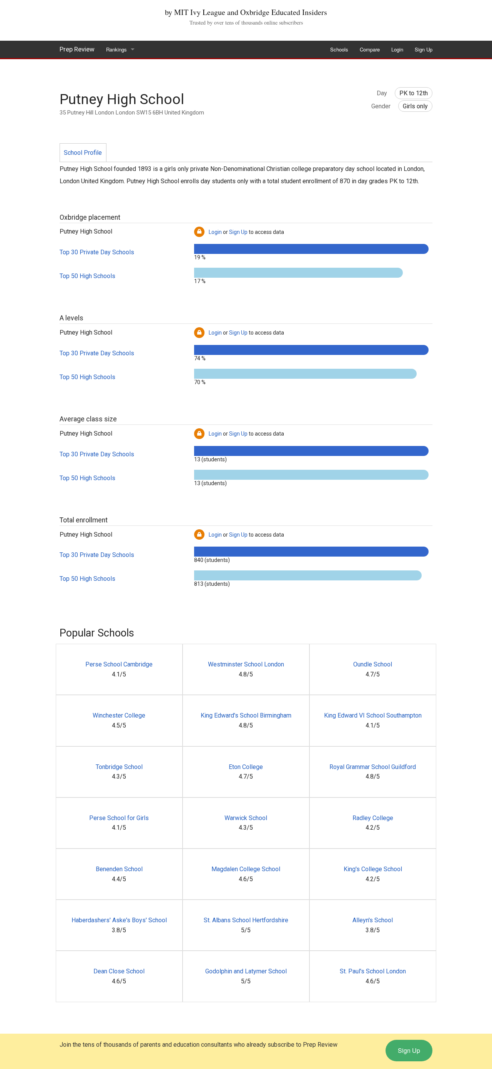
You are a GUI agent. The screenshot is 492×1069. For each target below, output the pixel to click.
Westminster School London (246, 664)
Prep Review (77, 49)
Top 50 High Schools (87, 276)
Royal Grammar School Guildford (372, 767)
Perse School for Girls (119, 818)
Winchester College (119, 715)
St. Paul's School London (373, 971)
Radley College (372, 818)
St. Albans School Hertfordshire (246, 920)
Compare (370, 49)
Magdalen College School (245, 869)
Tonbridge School (119, 767)
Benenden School (119, 869)
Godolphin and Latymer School (246, 971)
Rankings (116, 49)
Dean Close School (119, 971)
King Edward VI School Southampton (373, 715)
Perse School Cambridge (119, 664)
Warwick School (245, 818)
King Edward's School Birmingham (246, 715)
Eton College (246, 767)
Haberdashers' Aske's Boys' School (119, 920)
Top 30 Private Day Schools (97, 252)
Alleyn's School (372, 920)
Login (397, 49)
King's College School (373, 869)
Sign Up (423, 49)
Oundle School (372, 664)
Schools (339, 49)
